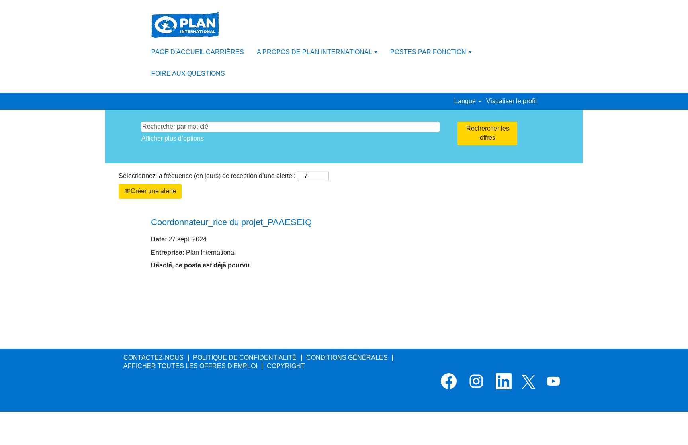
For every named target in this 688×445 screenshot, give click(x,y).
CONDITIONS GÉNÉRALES (347, 357)
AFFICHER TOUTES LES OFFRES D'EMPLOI (190, 366)
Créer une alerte (152, 191)
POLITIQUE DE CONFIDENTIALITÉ (245, 357)
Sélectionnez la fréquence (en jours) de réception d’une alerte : (207, 176)
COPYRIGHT (286, 366)
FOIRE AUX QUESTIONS (188, 73)
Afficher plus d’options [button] (172, 138)
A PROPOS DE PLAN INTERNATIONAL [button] (315, 52)
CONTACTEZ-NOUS (153, 357)
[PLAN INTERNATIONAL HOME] (185, 25)
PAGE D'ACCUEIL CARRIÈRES (197, 52)
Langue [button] (465, 101)
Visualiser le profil (511, 101)
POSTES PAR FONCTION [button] (429, 52)
